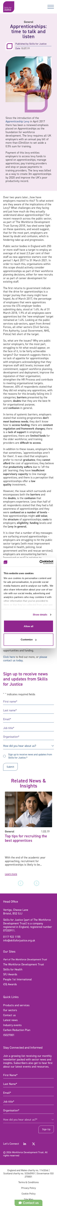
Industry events (12, 1025)
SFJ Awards (10, 974)
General (28, 22)
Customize (27, 639)
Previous (20, 883)
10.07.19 (25, 48)
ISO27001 (8, 1035)
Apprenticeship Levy (17, 121)
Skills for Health (12, 969)
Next (36, 883)
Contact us (9, 1015)
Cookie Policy (28, 1193)
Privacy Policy (28, 1188)
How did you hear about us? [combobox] (19, 746)
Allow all (28, 626)
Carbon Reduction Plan (16, 1030)
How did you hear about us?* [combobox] (20, 1119)
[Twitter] (33, 1144)
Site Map (28, 1199)
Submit (10, 766)
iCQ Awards (10, 984)
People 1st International (17, 979)
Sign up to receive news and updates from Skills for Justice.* (30, 756)
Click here (9, 657)
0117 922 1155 (11, 937)
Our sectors (10, 1010)
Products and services (16, 1005)
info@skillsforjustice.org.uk (19, 940)
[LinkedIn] (25, 1144)
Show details (40, 614)
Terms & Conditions (28, 1182)
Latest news (10, 1020)
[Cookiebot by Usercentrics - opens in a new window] (40, 562)
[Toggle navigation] (51, 7)
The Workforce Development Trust (23, 964)
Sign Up (46, 1129)
